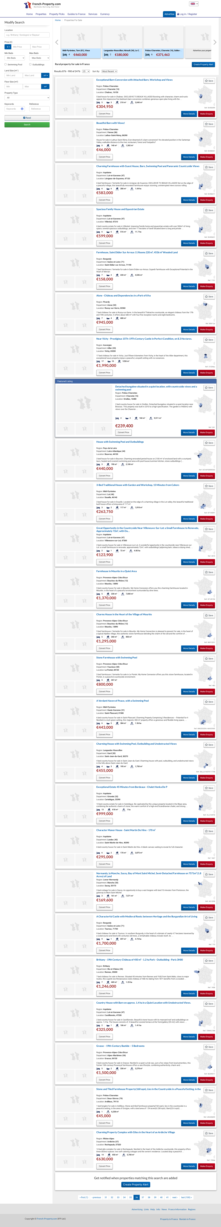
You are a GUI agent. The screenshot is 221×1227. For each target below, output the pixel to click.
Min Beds (9, 53)
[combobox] (27, 34)
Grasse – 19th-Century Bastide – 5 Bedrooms (120, 1045)
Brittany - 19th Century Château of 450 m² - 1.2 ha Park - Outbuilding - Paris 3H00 (139, 959)
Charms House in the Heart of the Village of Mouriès (124, 614)
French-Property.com (47, 1218)
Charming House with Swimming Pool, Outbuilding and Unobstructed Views (136, 743)
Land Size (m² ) (11, 70)
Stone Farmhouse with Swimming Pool (116, 657)
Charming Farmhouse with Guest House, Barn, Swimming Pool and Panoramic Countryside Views (147, 166)
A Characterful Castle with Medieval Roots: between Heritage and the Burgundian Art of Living (146, 916)
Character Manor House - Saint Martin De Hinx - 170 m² (125, 830)
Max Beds (33, 53)
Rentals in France (187, 1219)
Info (158, 1209)
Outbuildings (38, 64)
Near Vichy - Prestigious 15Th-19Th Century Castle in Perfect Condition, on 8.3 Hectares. (144, 338)
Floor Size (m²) (11, 81)
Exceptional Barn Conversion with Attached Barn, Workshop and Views (134, 79)
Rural (28, 117)
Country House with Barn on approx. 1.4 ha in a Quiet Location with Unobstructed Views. (143, 1002)
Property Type (11, 93)
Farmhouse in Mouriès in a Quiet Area (116, 571)
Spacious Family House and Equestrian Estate (120, 209)
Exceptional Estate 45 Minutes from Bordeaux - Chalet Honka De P (131, 786)
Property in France (169, 1219)
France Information (177, 1209)
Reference (34, 104)
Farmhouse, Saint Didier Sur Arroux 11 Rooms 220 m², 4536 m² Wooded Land (137, 252)
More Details (189, 114)
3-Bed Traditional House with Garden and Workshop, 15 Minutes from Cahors (137, 484)
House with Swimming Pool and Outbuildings (120, 441)
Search (27, 124)
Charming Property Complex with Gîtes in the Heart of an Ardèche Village (135, 1132)
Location (9, 30)
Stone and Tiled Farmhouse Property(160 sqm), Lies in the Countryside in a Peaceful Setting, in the (148, 1089)
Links (146, 1209)
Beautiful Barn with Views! (110, 122)
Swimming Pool (14, 64)
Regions (191, 1209)
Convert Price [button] (104, 114)
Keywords (9, 104)
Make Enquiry (206, 114)
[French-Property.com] (42, 5)
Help (152, 1209)
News (164, 1209)
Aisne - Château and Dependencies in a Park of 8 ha (123, 295)
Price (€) (8, 42)
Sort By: (96, 71)
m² (45, 75)
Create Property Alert (203, 64)
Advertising (137, 1209)
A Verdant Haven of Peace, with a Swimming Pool (122, 700)
